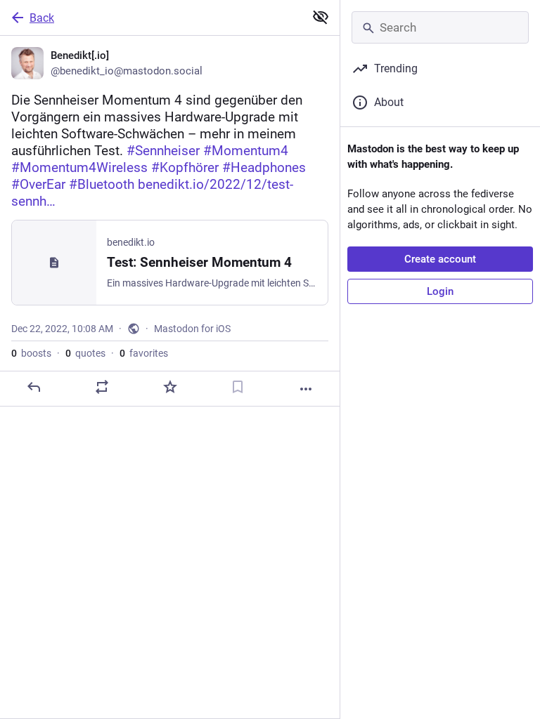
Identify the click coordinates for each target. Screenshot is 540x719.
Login (440, 291)
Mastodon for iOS (192, 328)
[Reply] (33, 386)
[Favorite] (170, 386)
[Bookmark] (237, 386)
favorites (144, 353)
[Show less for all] (321, 17)
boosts (31, 353)
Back (42, 18)
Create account (440, 259)
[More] (305, 389)
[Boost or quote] (102, 386)
